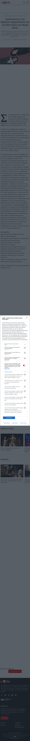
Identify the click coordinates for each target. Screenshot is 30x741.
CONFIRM (9, 417)
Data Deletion (7, 423)
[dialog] (15, 370)
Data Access (15, 423)
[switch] (24, 347)
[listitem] (15, 344)
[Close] (27, 318)
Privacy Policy (23, 423)
